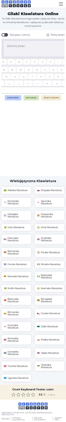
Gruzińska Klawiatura (13, 326)
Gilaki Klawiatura (49, 326)
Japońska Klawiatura (46, 202)
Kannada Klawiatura (18, 276)
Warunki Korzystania (39, 418)
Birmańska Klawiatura (13, 313)
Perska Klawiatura (50, 252)
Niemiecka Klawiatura (13, 252)
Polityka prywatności (19, 418)
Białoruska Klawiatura (13, 300)
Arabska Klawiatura (17, 190)
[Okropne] (13, 394)
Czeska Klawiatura (50, 313)
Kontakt (6, 419)
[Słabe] (18, 394)
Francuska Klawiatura (13, 239)
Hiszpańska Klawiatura (47, 215)
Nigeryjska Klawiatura (46, 276)
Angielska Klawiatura (46, 239)
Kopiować (13, 97)
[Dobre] (28, 394)
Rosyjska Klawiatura (51, 190)
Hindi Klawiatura (49, 227)
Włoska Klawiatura (50, 264)
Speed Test (58, 418)
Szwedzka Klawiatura (13, 353)
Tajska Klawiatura (50, 353)
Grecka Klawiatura (17, 264)
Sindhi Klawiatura (16, 288)
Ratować (31, 98)
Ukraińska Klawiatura (46, 366)
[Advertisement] (33, 140)
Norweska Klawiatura (13, 339)
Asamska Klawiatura (51, 288)
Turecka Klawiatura (17, 366)
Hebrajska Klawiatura (13, 215)
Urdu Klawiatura (16, 227)
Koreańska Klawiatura (13, 202)
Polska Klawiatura (50, 339)
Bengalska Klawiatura (46, 300)
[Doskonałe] (33, 394)
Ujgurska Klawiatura (18, 378)
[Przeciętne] (23, 394)
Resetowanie (51, 98)
